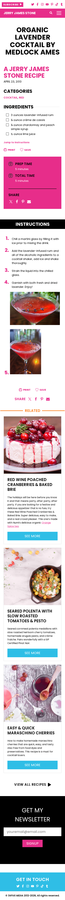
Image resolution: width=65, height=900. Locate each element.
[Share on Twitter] (10, 201)
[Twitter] (32, 4)
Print (11, 150)
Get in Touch (32, 879)
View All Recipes (30, 784)
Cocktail (11, 97)
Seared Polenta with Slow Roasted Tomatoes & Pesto (29, 616)
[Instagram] (42, 4)
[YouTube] (47, 4)
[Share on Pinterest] (23, 201)
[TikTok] (56, 4)
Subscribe (11, 4)
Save (27, 150)
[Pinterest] (52, 4)
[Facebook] (37, 4)
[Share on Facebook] (17, 201)
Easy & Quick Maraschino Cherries (31, 730)
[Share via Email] (29, 201)
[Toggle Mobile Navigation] (59, 13)
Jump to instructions (16, 142)
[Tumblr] (61, 4)
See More (34, 537)
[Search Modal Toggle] (51, 13)
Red (21, 97)
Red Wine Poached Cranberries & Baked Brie (29, 484)
